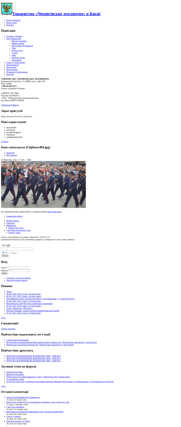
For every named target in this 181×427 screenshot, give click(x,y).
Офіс (14, 55)
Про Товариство (13, 39)
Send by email (14, 233)
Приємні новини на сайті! (18, 421)
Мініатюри (11, 225)
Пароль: (5, 270)
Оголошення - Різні (15, 379)
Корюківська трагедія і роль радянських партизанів (29, 303)
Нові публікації (13, 20)
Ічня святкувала (54, 212)
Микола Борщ (18, 43)
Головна (4, 141)
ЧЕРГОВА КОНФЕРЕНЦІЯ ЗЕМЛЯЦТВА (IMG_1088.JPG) (33, 356)
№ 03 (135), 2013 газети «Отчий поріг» (23, 306)
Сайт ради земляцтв (15, 407)
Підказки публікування (16, 72)
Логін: (4, 268)
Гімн (14, 48)
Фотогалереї (11, 70)
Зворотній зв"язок (14, 372)
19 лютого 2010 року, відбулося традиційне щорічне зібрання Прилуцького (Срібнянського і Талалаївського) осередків (59, 381)
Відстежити (11, 155)
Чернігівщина (12, 65)
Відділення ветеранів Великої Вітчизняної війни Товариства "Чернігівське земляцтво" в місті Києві (51, 342)
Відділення (17, 60)
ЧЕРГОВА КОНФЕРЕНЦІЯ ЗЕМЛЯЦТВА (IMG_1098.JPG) (33, 361)
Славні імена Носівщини (17, 340)
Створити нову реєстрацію (18, 278)
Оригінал (10, 223)
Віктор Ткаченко (19, 41)
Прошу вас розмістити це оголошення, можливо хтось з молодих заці (37, 402)
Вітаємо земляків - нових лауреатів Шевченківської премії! (32, 311)
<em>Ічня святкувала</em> (18, 230)
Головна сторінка (14, 36)
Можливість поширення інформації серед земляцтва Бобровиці (34, 412)
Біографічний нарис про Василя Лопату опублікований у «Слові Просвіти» (40, 299)
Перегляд (10, 153)
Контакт (10, 25)
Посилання (11, 67)
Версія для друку (16, 228)
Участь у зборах (13, 416)
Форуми (10, 74)
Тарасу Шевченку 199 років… (20, 308)
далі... (3, 317)
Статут (15, 53)
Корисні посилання (15, 374)
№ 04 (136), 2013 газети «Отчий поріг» (23, 301)
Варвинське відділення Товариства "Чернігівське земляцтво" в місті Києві (40, 345)
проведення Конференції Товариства (23, 397)
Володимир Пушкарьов (22, 46)
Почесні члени (18, 58)
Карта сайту (11, 22)
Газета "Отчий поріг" (16, 62)
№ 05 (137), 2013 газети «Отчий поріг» (23, 296)
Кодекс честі (17, 50)
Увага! (9, 291)
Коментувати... (13, 221)
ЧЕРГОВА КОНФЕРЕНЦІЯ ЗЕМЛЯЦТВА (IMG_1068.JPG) (33, 358)
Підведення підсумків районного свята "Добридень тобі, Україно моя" (38, 377)
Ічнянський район (14, 216)
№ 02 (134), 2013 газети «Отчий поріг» (23, 313)
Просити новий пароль (16, 280)
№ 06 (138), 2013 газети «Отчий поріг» (23, 294)
